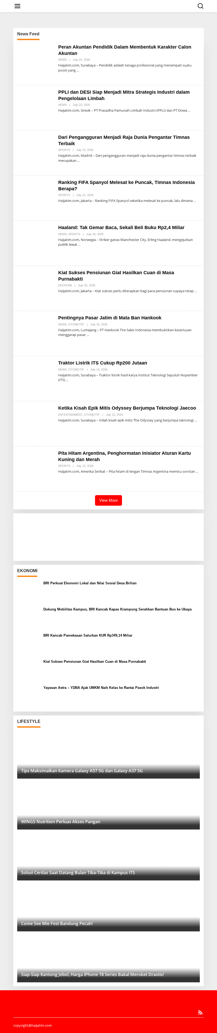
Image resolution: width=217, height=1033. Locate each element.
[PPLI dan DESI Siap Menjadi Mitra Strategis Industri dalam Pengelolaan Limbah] (189, 110)
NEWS (62, 59)
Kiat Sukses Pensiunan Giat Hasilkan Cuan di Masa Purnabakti (94, 662)
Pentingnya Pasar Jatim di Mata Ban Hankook (109, 317)
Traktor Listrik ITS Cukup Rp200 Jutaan (102, 363)
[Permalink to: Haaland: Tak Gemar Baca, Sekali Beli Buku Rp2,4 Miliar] (35, 242)
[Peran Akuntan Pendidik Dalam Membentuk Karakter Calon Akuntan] (77, 70)
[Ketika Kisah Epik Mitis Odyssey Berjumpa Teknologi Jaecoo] (196, 420)
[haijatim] (109, 5)
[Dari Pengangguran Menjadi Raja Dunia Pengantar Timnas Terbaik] (78, 160)
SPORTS (64, 149)
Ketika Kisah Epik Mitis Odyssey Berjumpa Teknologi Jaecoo (127, 408)
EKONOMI (65, 285)
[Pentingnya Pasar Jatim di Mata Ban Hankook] (88, 335)
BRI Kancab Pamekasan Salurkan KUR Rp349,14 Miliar (87, 635)
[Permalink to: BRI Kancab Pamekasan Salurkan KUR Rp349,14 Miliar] (28, 643)
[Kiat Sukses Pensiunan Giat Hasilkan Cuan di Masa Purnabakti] (196, 291)
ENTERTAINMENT (70, 414)
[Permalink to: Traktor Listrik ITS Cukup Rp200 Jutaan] (35, 378)
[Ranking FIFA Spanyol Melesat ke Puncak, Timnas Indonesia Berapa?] (194, 200)
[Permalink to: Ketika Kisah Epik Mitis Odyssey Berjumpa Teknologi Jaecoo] (35, 423)
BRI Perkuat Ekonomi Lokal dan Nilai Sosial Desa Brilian (90, 583)
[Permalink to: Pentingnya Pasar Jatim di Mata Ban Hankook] (35, 332)
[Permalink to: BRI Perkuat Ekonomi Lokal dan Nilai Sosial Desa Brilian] (28, 591)
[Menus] (17, 6)
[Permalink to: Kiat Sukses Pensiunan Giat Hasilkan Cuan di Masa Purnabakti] (35, 287)
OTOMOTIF (76, 324)
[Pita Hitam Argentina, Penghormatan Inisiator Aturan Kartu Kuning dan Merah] (197, 471)
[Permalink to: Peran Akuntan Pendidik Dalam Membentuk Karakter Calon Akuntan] (35, 62)
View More (108, 500)
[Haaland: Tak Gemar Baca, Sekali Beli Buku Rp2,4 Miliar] (79, 244)
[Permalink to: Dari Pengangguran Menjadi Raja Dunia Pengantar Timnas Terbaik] (35, 152)
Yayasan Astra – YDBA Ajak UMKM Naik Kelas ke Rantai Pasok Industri (101, 688)
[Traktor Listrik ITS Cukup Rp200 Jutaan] (67, 380)
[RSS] (200, 1012)
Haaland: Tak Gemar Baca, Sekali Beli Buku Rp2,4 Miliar (121, 227)
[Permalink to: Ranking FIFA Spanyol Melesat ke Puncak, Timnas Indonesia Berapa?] (35, 197)
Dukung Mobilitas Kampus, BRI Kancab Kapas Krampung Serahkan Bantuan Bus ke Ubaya (117, 609)
